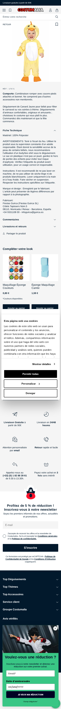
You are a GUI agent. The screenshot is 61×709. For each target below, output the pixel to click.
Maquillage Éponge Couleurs (14, 286)
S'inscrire (30, 547)
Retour (7, 24)
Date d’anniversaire (18, 681)
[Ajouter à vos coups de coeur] (57, 24)
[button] (4, 10)
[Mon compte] (50, 10)
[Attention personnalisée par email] (15, 445)
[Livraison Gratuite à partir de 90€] (15, 420)
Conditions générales (47, 536)
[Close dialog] (55, 628)
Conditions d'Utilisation (45, 559)
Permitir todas (30, 374)
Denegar (30, 393)
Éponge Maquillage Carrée (43, 286)
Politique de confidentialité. (24, 539)
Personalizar (28, 383)
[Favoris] (10, 10)
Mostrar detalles (41, 364)
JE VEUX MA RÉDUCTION (30, 694)
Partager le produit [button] (16, 233)
